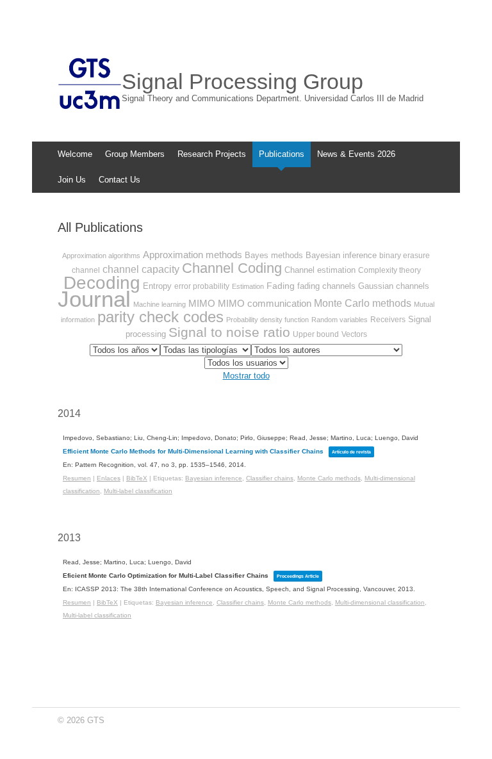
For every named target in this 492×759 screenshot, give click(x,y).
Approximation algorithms (101, 255)
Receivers (388, 319)
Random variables (339, 319)
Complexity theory (389, 270)
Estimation (248, 286)
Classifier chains (269, 478)
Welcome (75, 154)
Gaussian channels (393, 286)
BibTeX (136, 478)
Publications (281, 154)
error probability (201, 286)
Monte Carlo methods (362, 303)
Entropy (157, 286)
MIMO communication (264, 303)
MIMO (201, 303)
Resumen (77, 478)
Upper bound (316, 334)
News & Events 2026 (356, 154)
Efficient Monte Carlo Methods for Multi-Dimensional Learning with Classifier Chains (193, 451)
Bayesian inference (341, 255)
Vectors (354, 334)
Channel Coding (232, 268)
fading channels (326, 286)
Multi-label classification (138, 490)
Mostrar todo (246, 375)
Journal (94, 298)
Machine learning (159, 304)
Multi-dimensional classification (380, 602)
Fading (280, 286)
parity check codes (160, 316)
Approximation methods (192, 254)
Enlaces (108, 478)
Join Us (72, 179)
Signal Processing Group (242, 81)
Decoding (101, 283)
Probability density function (267, 319)
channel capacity (140, 269)
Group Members (135, 154)
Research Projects (211, 154)
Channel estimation (320, 270)
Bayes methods (274, 255)
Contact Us (119, 179)
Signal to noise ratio (229, 332)
